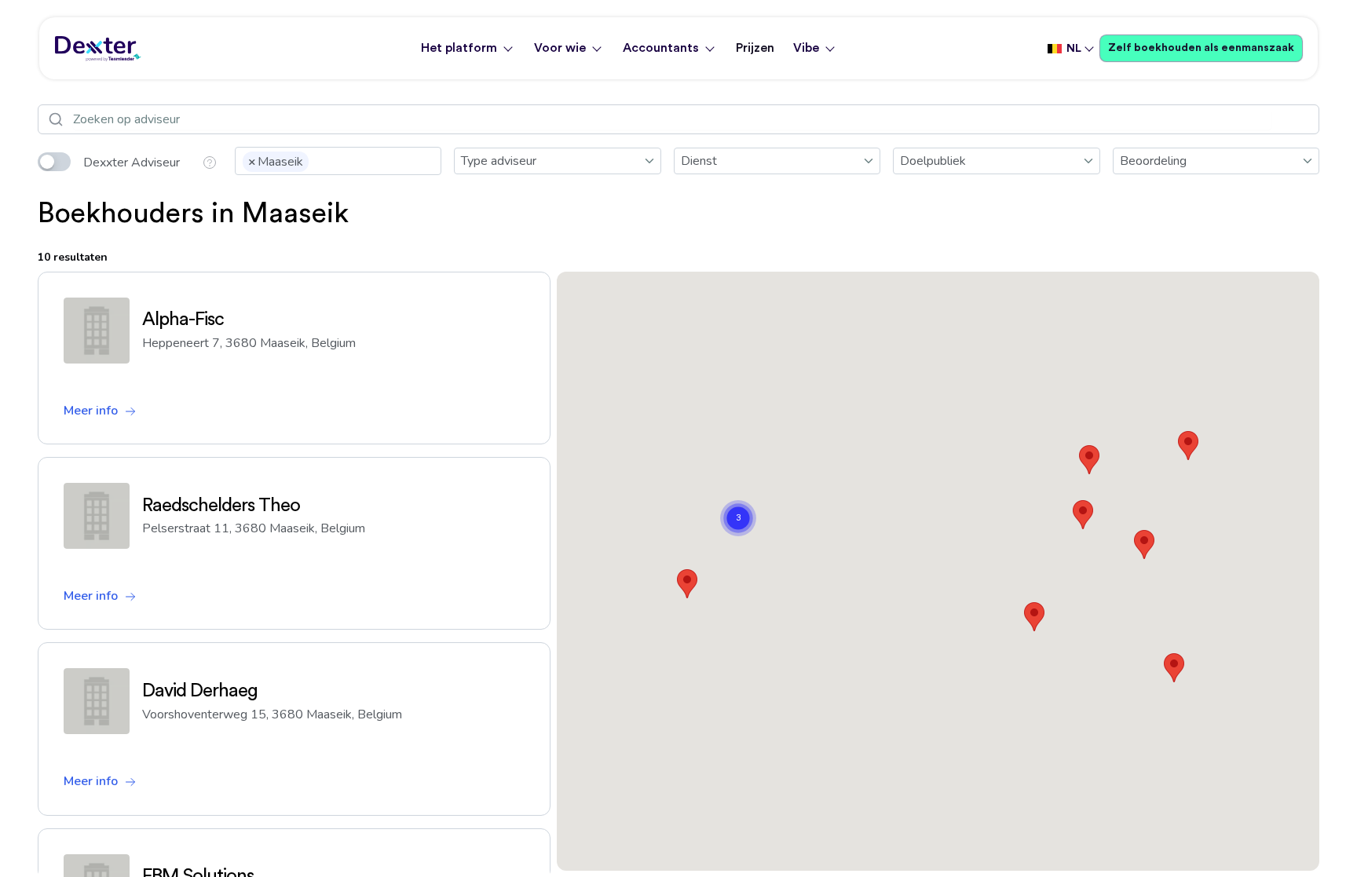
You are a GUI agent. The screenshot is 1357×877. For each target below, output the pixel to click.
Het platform (459, 48)
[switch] (54, 161)
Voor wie (560, 48)
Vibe (806, 48)
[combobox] (338, 161)
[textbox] (317, 160)
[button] (1174, 667)
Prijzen (755, 48)
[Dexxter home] (98, 48)
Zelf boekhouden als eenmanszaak (1201, 47)
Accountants (661, 48)
